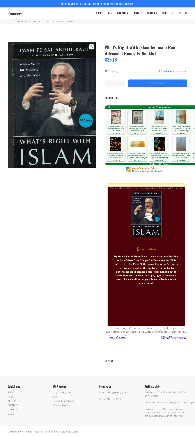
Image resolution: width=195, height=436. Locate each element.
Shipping (114, 71)
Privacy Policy (60, 405)
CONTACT (13, 405)
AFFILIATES (14, 401)
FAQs (10, 396)
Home (10, 21)
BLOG (11, 413)
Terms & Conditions (63, 401)
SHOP (11, 392)
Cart (55, 396)
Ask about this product (175, 71)
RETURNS (13, 409)
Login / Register (62, 392)
